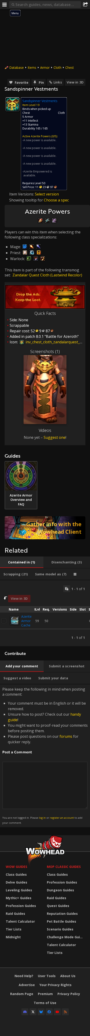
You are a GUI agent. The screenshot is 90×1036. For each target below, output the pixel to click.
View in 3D (75, 82)
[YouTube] (57, 1011)
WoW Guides (16, 866)
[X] (33, 1011)
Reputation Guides (62, 913)
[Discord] (24, 1011)
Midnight (13, 937)
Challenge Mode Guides (66, 937)
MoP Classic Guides (64, 866)
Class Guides (16, 874)
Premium (45, 994)
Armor (45, 67)
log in (42, 817)
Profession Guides (21, 906)
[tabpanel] (45, 613)
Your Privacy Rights (55, 985)
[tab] (21, 562)
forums (66, 736)
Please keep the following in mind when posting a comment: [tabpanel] (45, 755)
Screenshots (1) (45, 351)
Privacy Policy (68, 994)
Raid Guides (15, 913)
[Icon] (12, 104)
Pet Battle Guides (61, 921)
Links (58, 82)
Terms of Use (45, 1003)
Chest (69, 67)
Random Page (21, 994)
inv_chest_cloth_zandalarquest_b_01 (56, 341)
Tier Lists (13, 929)
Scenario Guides (60, 929)
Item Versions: (22, 194)
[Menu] (4, 4)
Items (32, 67)
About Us (67, 976)
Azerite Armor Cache (26, 620)
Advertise (27, 985)
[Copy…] (66, 588)
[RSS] (65, 1011)
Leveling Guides (19, 890)
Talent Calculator (20, 921)
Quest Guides (58, 906)
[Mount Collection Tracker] (45, 527)
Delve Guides (16, 882)
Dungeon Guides (60, 890)
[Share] (85, 4)
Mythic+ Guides (18, 898)
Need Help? (24, 976)
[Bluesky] (41, 1011)
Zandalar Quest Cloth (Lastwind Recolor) (47, 275)
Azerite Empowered (36, 171)
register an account (62, 817)
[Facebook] (49, 1011)
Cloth (57, 67)
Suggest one (55, 437)
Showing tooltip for (26, 200)
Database (16, 67)
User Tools (47, 976)
